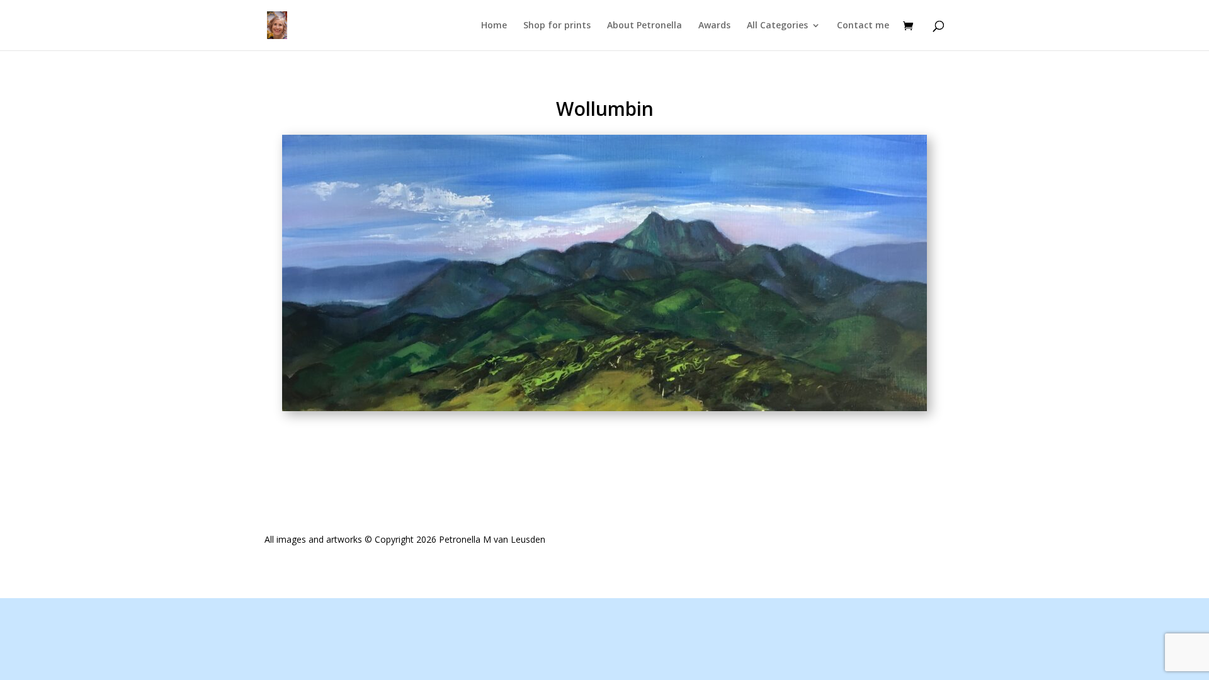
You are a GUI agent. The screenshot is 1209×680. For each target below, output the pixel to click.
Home (494, 26)
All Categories (777, 26)
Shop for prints (557, 26)
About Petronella (644, 26)
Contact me (863, 26)
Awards (714, 26)
